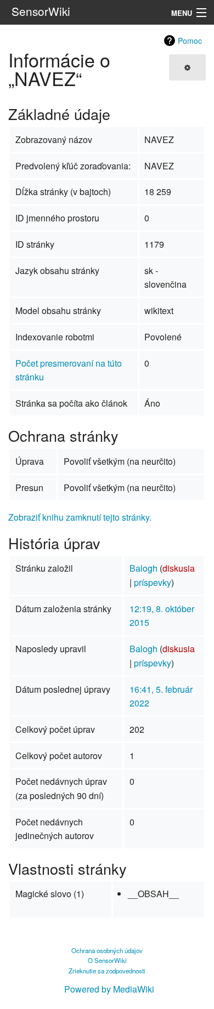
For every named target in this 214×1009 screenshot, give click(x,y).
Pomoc (190, 40)
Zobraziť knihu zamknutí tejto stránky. (79, 517)
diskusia (178, 568)
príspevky (152, 582)
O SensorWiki (107, 960)
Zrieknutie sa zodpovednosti (107, 970)
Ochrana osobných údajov (107, 950)
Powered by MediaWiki (109, 989)
